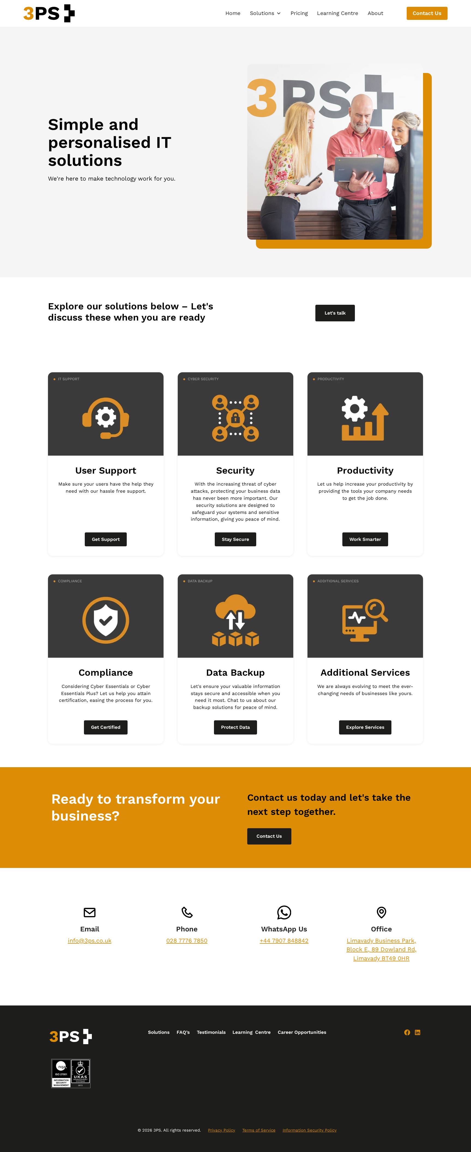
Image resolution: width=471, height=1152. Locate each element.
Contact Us (427, 13)
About (375, 13)
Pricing (299, 13)
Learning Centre (337, 13)
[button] (265, 13)
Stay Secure (235, 539)
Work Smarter (365, 539)
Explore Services (365, 727)
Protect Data (235, 727)
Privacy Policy (221, 1130)
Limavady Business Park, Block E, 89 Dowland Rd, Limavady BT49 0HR (381, 949)
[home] (49, 13)
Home (232, 13)
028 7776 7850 (186, 940)
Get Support (106, 539)
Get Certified (105, 727)
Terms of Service (259, 1130)
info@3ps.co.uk (89, 940)
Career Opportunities (302, 1032)
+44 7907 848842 (284, 940)
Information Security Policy (310, 1130)
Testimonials (211, 1032)
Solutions (159, 1032)
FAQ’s (183, 1032)
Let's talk (335, 313)
